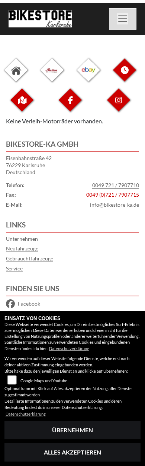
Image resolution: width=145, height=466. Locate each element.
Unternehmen (22, 239)
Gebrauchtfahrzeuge (29, 258)
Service (14, 268)
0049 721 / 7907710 (115, 185)
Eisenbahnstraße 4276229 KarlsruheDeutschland (29, 165)
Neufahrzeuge (22, 248)
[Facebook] (70, 105)
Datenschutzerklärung (69, 348)
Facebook (29, 303)
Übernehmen (72, 429)
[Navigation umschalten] (122, 19)
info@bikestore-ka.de (114, 205)
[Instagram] (118, 105)
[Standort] (22, 105)
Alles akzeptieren (72, 452)
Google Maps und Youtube (43, 380)
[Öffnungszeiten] (124, 75)
